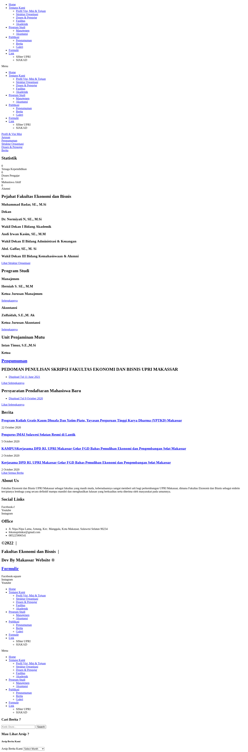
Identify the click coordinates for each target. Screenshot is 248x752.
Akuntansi (22, 33)
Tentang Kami (17, 7)
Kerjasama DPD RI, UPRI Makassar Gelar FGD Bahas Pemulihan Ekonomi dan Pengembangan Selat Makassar (86, 462)
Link (11, 53)
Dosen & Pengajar (26, 17)
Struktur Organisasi (27, 14)
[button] (124, 66)
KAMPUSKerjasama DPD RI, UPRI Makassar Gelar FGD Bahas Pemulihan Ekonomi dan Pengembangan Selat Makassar (93, 448)
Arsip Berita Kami (12, 748)
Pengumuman (24, 40)
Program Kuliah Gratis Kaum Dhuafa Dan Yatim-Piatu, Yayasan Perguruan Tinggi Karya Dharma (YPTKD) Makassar (91, 420)
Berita (19, 43)
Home (12, 4)
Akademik (22, 24)
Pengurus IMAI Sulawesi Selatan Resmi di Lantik (38, 434)
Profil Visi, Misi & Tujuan (31, 11)
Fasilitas (20, 20)
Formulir (14, 50)
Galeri (19, 46)
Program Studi (17, 27)
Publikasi (14, 37)
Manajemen (22, 30)
